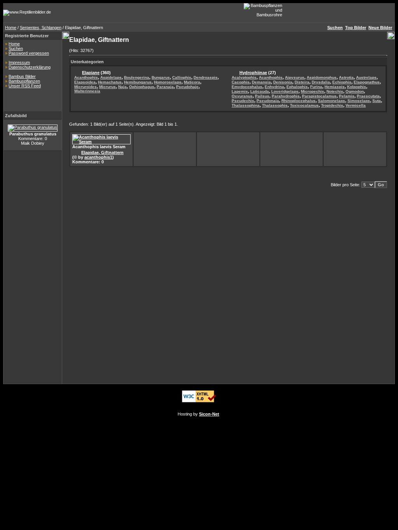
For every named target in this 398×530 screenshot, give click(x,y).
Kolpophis (356, 87)
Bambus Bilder (22, 76)
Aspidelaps (111, 77)
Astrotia (346, 77)
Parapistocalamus (319, 96)
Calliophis (181, 77)
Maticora (192, 82)
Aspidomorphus (322, 77)
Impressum (19, 62)
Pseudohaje (187, 87)
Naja (122, 87)
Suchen (16, 48)
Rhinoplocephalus (298, 101)
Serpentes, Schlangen (40, 27)
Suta (376, 101)
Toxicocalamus (304, 105)
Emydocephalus (247, 87)
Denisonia (282, 82)
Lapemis (240, 91)
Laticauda (259, 91)
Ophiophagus (141, 87)
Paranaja (165, 87)
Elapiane (91, 72)
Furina (316, 87)
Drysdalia (321, 82)
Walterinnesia (87, 91)
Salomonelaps (331, 101)
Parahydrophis (286, 96)
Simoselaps (358, 101)
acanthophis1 (98, 157)
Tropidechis (332, 105)
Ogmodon (355, 91)
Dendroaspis (206, 77)
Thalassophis (275, 105)
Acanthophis (86, 77)
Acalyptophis (244, 77)
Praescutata (368, 96)
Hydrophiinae (253, 72)
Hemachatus (110, 82)
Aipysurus (294, 77)
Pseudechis (243, 101)
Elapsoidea (85, 82)
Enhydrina (274, 87)
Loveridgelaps (284, 91)
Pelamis (346, 96)
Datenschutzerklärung (30, 67)
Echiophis (341, 82)
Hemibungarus (138, 82)
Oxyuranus (242, 96)
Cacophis (241, 82)
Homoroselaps (168, 82)
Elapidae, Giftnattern (102, 152)
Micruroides (85, 87)
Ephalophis (297, 87)
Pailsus (262, 96)
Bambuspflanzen (24, 81)
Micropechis (312, 91)
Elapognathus (367, 82)
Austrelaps (366, 77)
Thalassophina (246, 105)
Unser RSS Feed (25, 85)
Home (10, 27)
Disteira (302, 82)
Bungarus (161, 77)
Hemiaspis (335, 87)
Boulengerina (136, 77)
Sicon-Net (209, 414)
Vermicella (356, 105)
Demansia (261, 82)
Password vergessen (29, 53)
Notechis (334, 91)
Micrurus (107, 87)
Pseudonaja (268, 101)
